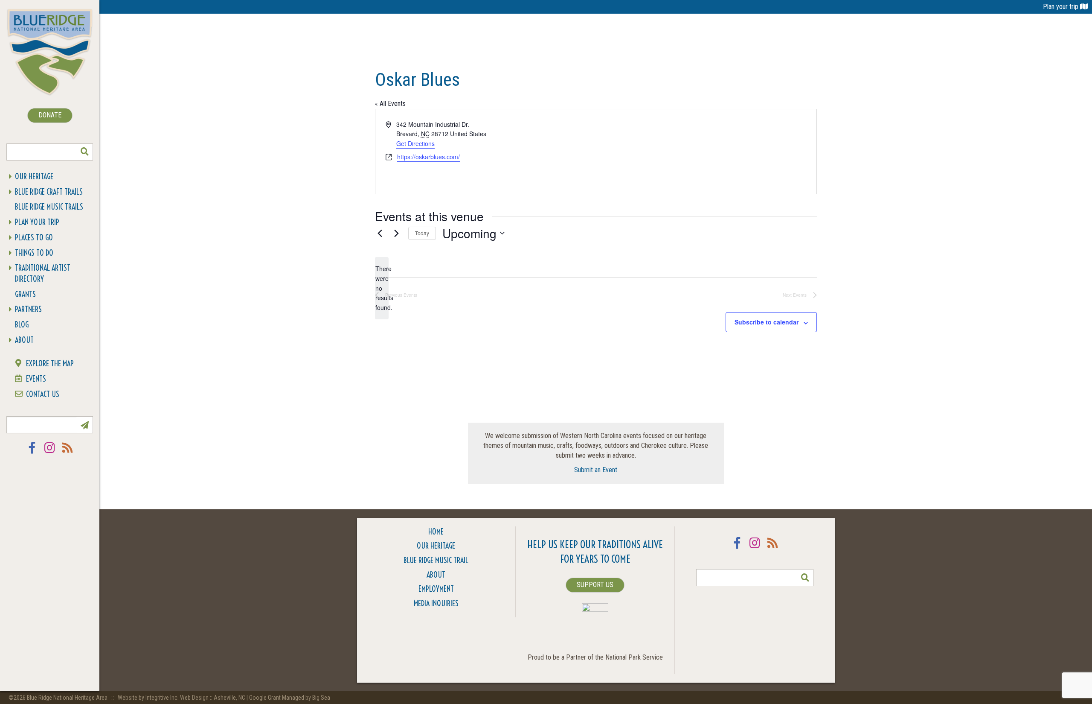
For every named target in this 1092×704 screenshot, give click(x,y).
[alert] (382, 288)
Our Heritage (34, 176)
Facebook (32, 453)
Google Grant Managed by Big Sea (289, 697)
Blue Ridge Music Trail (436, 560)
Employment (436, 589)
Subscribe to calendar (767, 322)
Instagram (50, 453)
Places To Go (34, 237)
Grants (25, 294)
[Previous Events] (380, 233)
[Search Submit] (84, 152)
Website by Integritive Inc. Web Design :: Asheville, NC (182, 697)
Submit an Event (595, 470)
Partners (28, 309)
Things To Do (34, 253)
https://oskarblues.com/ (428, 156)
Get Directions (415, 143)
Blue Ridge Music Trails (49, 207)
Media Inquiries (436, 603)
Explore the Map (50, 363)
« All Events (390, 103)
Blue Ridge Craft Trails (49, 192)
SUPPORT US (595, 585)
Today (422, 233)
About (24, 340)
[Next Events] (397, 233)
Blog (22, 325)
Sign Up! (84, 425)
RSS (68, 453)
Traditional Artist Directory (42, 273)
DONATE (49, 115)
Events (36, 379)
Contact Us (42, 394)
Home (436, 532)
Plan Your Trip (37, 222)
